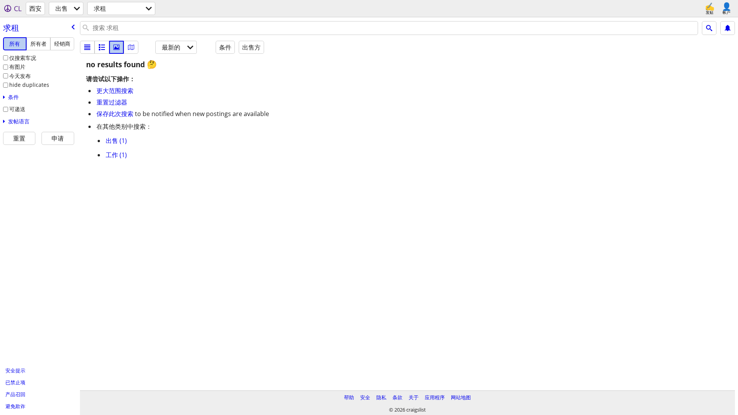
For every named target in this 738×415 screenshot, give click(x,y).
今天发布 (20, 76)
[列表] (87, 47)
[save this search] (727, 28)
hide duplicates (29, 84)
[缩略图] (102, 47)
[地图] (131, 47)
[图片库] (116, 47)
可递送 (17, 109)
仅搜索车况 (22, 57)
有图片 (17, 66)
